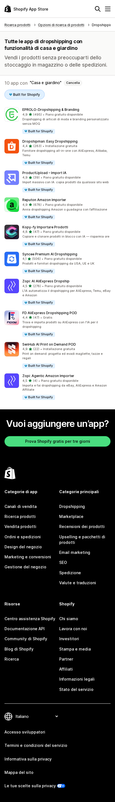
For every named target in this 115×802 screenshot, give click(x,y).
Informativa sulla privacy (28, 759)
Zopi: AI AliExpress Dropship (46, 281)
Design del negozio (23, 546)
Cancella (73, 83)
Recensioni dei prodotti (82, 526)
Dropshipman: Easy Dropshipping (50, 141)
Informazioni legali (77, 679)
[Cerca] (97, 9)
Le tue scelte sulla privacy (30, 785)
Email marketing (74, 552)
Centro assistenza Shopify (29, 618)
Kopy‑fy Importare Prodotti (45, 227)
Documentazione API (24, 628)
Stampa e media (75, 649)
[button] (57, 120)
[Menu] (108, 9)
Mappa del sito (18, 772)
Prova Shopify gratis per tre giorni (57, 441)
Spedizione (70, 572)
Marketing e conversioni (27, 556)
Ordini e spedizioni (22, 536)
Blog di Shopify (18, 649)
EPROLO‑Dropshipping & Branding (50, 109)
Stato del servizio (76, 689)
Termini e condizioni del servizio (35, 745)
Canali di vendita (20, 506)
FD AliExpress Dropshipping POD (49, 313)
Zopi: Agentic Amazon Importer (48, 376)
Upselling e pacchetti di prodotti (82, 539)
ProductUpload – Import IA (44, 173)
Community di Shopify (25, 638)
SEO (63, 562)
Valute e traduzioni (77, 582)
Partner (66, 659)
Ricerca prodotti (20, 516)
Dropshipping (72, 506)
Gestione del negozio (25, 566)
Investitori (69, 638)
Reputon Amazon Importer (44, 200)
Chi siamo (68, 618)
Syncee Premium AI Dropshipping (49, 254)
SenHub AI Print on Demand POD (49, 344)
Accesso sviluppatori (24, 732)
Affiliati (66, 669)
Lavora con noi (73, 628)
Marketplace (71, 516)
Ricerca (11, 659)
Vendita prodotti (20, 526)
